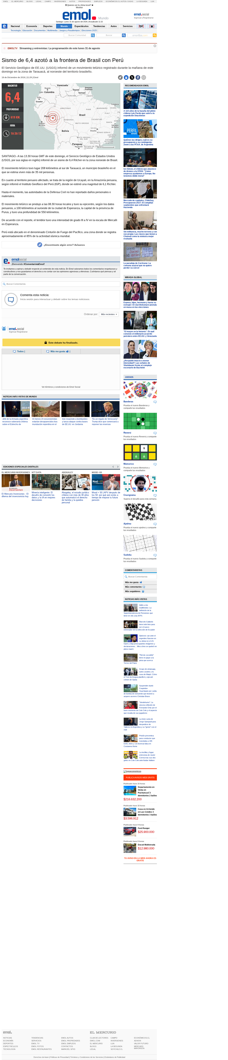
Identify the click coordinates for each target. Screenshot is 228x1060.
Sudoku (128, 555)
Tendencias (99, 26)
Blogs (30, 1)
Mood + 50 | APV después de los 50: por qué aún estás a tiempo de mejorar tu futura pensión (106, 496)
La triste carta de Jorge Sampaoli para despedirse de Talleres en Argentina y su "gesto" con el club (140, 724)
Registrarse (148, 18)
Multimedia (52, 30)
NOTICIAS (7, 1038)
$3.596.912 (131, 818)
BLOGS (93, 1046)
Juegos (129, 377)
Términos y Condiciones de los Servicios (86, 1057)
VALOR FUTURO (141, 1044)
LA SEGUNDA (116, 1046)
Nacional (15, 26)
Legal (39, 1)
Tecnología (16, 30)
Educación (27, 30)
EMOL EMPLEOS (68, 1044)
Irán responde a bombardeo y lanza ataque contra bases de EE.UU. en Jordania (75, 421)
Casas (130, 1)
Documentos (40, 30)
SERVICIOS (36, 1041)
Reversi (127, 432)
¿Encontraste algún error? (64, 245)
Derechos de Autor (41, 1057)
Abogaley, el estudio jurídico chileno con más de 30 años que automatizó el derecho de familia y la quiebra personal (75, 497)
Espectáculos (81, 26)
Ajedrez (127, 523)
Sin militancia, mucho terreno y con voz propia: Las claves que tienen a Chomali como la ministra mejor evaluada (140, 235)
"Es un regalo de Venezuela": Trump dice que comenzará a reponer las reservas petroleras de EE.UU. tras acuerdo (105, 424)
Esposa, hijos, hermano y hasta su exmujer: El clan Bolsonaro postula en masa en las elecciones (140, 304)
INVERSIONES (117, 1041)
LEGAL (93, 1049)
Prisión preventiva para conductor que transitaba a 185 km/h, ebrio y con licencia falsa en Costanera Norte (139, 741)
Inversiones (60, 1)
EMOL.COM (95, 1041)
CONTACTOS (67, 1046)
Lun (152, 1)
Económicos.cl (113, 1)
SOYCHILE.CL (117, 1049)
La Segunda (142, 1)
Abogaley (67, 472)
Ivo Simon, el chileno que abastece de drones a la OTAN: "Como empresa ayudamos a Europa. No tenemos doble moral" (140, 172)
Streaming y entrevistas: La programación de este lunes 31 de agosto (60, 48)
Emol (5, 1)
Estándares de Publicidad (115, 1057)
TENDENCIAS (37, 1038)
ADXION (137, 1041)
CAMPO (114, 1038)
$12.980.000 (146, 848)
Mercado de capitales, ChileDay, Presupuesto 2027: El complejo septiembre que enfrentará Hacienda (139, 204)
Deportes (47, 26)
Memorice (129, 464)
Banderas (128, 401)
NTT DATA (36, 472)
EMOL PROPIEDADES (70, 1041)
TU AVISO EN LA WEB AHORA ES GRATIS (140, 859)
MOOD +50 (97, 472)
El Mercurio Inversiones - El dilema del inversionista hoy (15, 495)
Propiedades (84, 1)
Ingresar (138, 18)
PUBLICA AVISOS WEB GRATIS (140, 777)
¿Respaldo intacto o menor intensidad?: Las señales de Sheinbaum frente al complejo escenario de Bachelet (138, 364)
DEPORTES (8, 1044)
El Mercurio (17, 1)
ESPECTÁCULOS (10, 1046)
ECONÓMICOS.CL (142, 1038)
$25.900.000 (146, 832)
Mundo (64, 26)
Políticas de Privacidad (59, 1057)
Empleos (98, 1)
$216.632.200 (133, 799)
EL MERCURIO (96, 1044)
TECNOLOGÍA (9, 1049)
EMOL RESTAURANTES (41, 1049)
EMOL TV (35, 1044)
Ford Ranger (144, 828)
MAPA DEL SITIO (68, 1049)
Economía (31, 26)
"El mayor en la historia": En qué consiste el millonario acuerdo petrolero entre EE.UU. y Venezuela (140, 333)
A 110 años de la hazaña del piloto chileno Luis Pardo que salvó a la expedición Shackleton (139, 113)
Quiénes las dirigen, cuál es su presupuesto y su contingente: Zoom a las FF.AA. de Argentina (138, 142)
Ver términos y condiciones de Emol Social (61, 387)
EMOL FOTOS (37, 1046)
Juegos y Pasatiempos (69, 30)
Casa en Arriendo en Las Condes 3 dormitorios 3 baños (147, 812)
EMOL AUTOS (67, 1038)
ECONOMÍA (8, 1041)
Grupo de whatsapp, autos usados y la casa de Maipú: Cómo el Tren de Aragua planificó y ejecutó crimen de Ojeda (140, 674)
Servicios (128, 26)
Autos (72, 1)
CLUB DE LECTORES (99, 1038)
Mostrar (79, 7)
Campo (48, 1)
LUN (112, 1044)
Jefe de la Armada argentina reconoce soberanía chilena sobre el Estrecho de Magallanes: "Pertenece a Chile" (15, 424)
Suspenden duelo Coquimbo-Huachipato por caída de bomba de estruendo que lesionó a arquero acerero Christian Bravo (140, 691)
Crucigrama (130, 495)
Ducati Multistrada (146, 845)
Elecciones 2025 (89, 30)
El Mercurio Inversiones (16, 472)
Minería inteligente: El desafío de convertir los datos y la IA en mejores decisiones (43, 496)
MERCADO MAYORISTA (139, 1047)
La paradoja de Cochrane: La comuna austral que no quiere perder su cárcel (138, 265)
